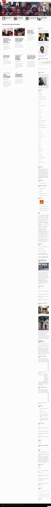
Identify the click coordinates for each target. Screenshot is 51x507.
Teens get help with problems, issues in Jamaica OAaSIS (44, 415)
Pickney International (41, 235)
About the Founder (46, 201)
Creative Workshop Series (31, 54)
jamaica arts (39, 227)
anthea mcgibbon (40, 216)
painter (47, 233)
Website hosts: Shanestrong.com (44, 208)
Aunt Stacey (43, 217)
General (39, 114)
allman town (39, 215)
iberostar (46, 226)
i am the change (42, 226)
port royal (45, 235)
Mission (13, 12)
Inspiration (39, 118)
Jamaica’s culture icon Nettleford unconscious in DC (19, 75)
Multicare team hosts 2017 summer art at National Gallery (45, 18)
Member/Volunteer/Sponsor (42, 127)
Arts (40, 217)
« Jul (38, 500)
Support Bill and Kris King (43, 195)
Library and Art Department (19, 54)
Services (39, 144)
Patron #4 (44, 193)
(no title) (39, 425)
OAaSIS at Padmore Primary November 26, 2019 (32, 18)
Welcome (6, 12)
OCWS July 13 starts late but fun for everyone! (30, 32)
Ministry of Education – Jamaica (44, 206)
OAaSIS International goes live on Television (7, 76)
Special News (40, 151)
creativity (43, 224)
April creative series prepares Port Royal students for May (31, 57)
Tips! (38, 164)
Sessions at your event (46, 246)
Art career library (40, 94)
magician (46, 227)
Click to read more (43, 86)
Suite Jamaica (40, 155)
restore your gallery (46, 62)
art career (44, 216)
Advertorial (39, 92)
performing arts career (42, 234)
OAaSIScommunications (6, 44)
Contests (39, 103)
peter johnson (47, 234)
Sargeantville (41, 236)
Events (39, 107)
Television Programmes (7, 73)
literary (44, 227)
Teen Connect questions (41, 157)
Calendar (32, 12)
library (42, 227)
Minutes (4, 54)
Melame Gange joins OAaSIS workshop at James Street (19, 40)
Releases (39, 142)
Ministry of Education (40, 228)
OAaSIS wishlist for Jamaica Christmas (43, 294)
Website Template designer (43, 210)
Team (15, 12)
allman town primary (45, 215)
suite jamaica (45, 240)
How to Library (40, 116)
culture (46, 224)
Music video (39, 131)
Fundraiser (39, 112)
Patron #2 (41, 191)
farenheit (39, 226)
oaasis (44, 228)
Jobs (35, 12)
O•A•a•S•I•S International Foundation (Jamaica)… (9, 5)
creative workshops (44, 221)
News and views (40, 133)
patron (39, 234)
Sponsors (39, 153)
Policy (38, 12)
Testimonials (19, 12)
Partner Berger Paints (43, 188)
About (9, 12)
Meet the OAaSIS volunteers (42, 125)
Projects (28, 12)
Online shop (40, 138)
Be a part (24, 12)
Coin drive (39, 101)
